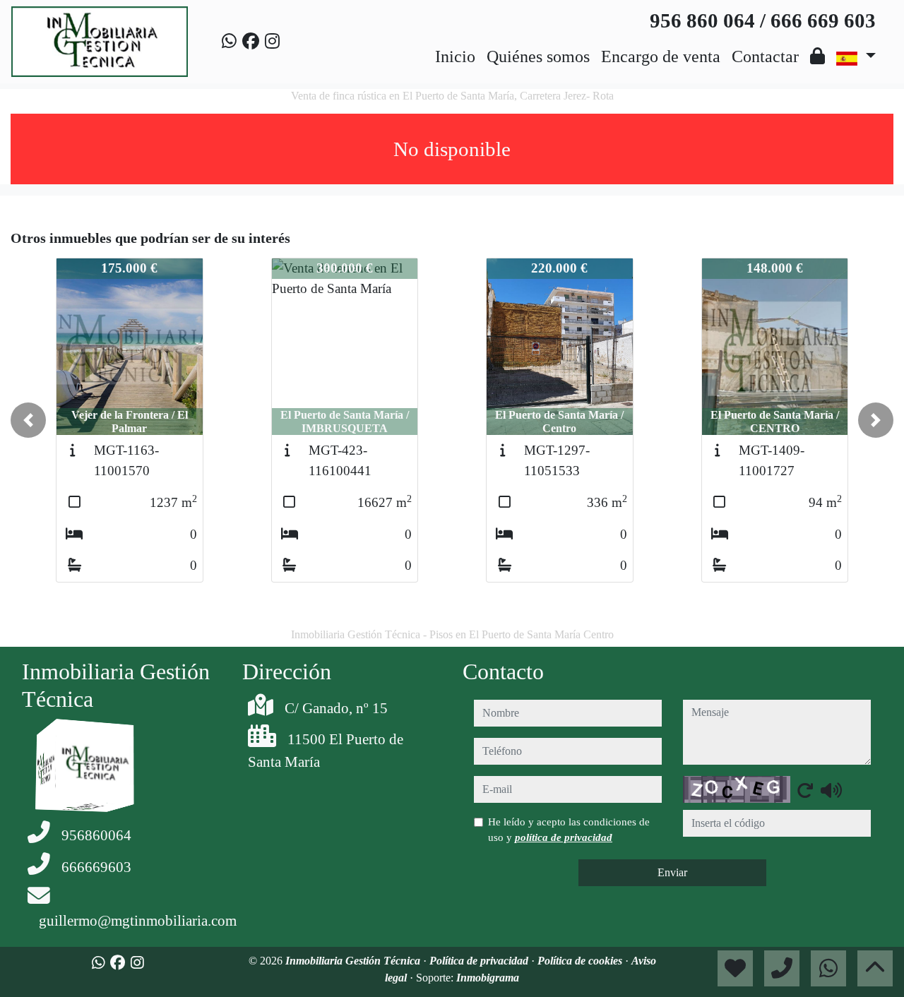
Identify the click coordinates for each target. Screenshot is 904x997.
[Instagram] (272, 41)
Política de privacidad (480, 961)
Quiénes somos (538, 56)
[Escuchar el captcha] (831, 790)
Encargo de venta (660, 56)
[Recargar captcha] (805, 790)
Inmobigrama (487, 978)
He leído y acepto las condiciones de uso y (569, 829)
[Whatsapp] (229, 41)
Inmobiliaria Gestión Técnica (354, 961)
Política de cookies (581, 961)
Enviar (672, 872)
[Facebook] (250, 41)
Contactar (765, 56)
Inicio (455, 56)
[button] (28, 420)
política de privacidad (563, 837)
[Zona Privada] (817, 56)
